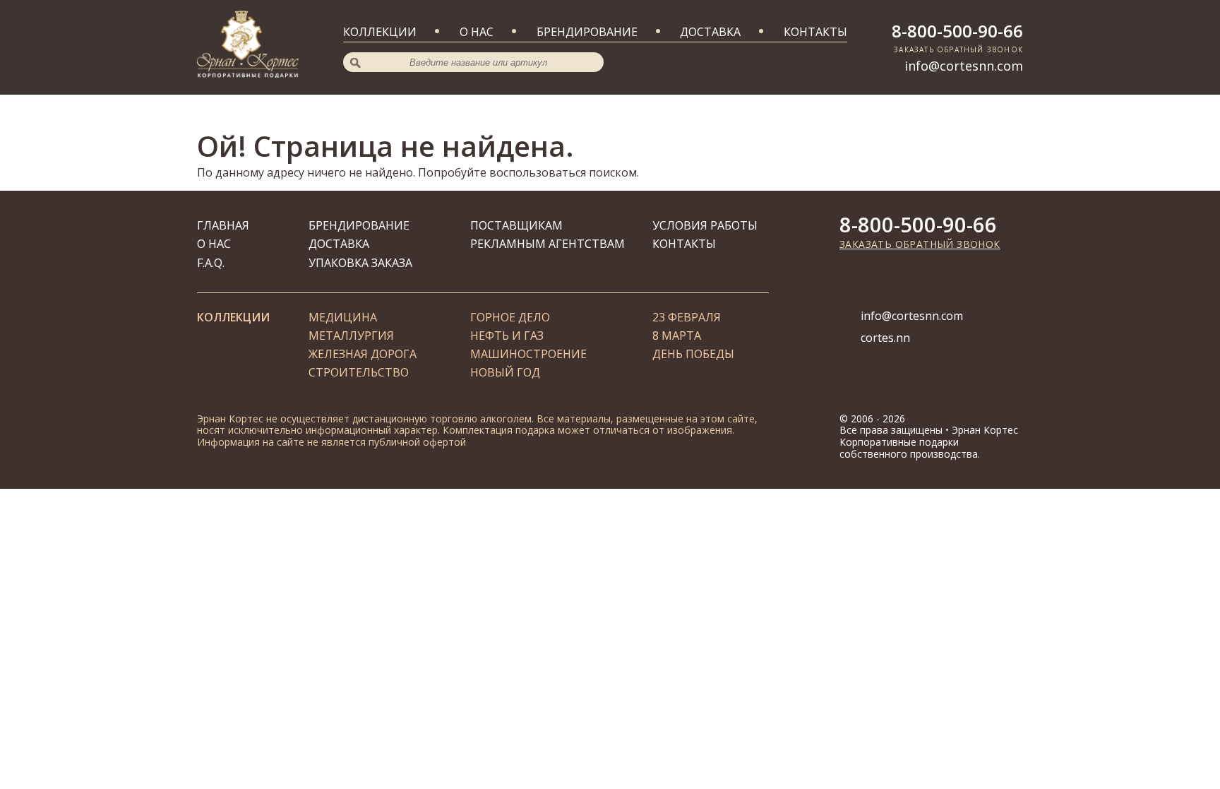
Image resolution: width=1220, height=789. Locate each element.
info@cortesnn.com (963, 65)
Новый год (505, 372)
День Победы (693, 354)
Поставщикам (516, 225)
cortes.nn (885, 337)
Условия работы (705, 225)
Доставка (710, 32)
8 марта (676, 335)
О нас (477, 32)
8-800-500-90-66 (957, 30)
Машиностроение (528, 354)
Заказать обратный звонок (919, 244)
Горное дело (510, 317)
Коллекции (380, 32)
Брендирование (587, 32)
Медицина (343, 317)
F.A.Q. (211, 263)
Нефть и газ (507, 335)
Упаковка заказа (360, 263)
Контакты (815, 32)
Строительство (359, 372)
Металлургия (351, 335)
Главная (223, 225)
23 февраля (686, 317)
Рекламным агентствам (547, 243)
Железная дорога (363, 354)
